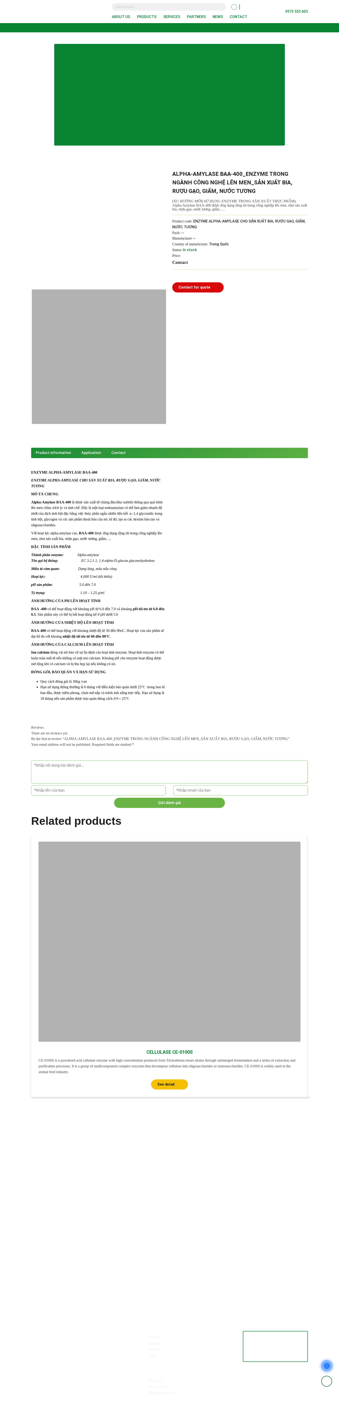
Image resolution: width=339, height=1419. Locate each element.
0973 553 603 (58, 1337)
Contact (238, 17)
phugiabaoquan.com (162, 1393)
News (218, 17)
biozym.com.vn (159, 1387)
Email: (40, 1345)
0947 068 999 (80, 1337)
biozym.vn (156, 1380)
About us (121, 17)
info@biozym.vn (57, 1345)
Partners (196, 17)
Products (146, 17)
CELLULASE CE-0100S (169, 1052)
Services (171, 17)
